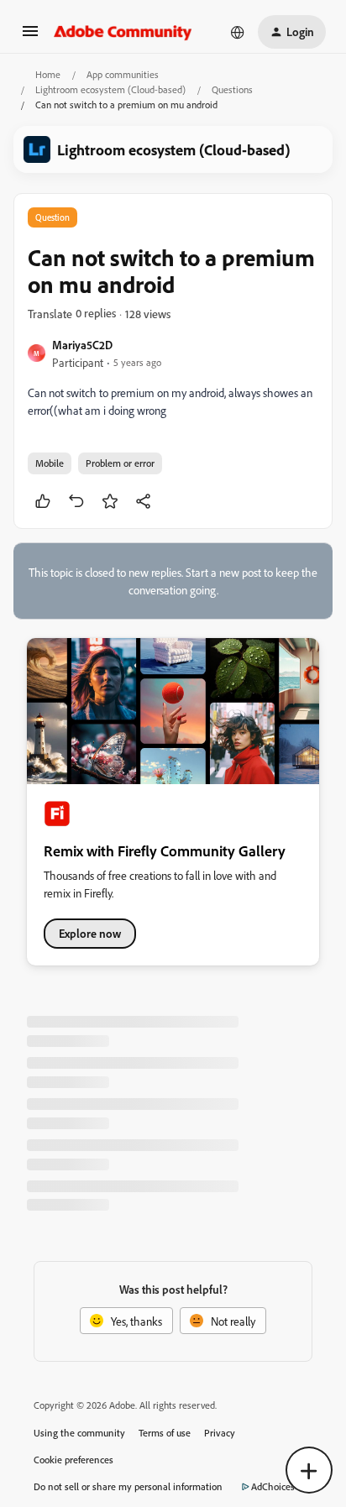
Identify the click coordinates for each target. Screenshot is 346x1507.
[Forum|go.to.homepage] (123, 31)
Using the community (79, 1432)
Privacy (219, 1432)
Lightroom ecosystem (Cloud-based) (110, 89)
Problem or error (120, 463)
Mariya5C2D (82, 345)
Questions (232, 89)
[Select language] (237, 31)
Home (47, 74)
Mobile (49, 463)
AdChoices (273, 1486)
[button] (30, 36)
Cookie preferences (73, 1459)
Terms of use (165, 1432)
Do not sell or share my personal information (128, 1486)
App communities (122, 74)
